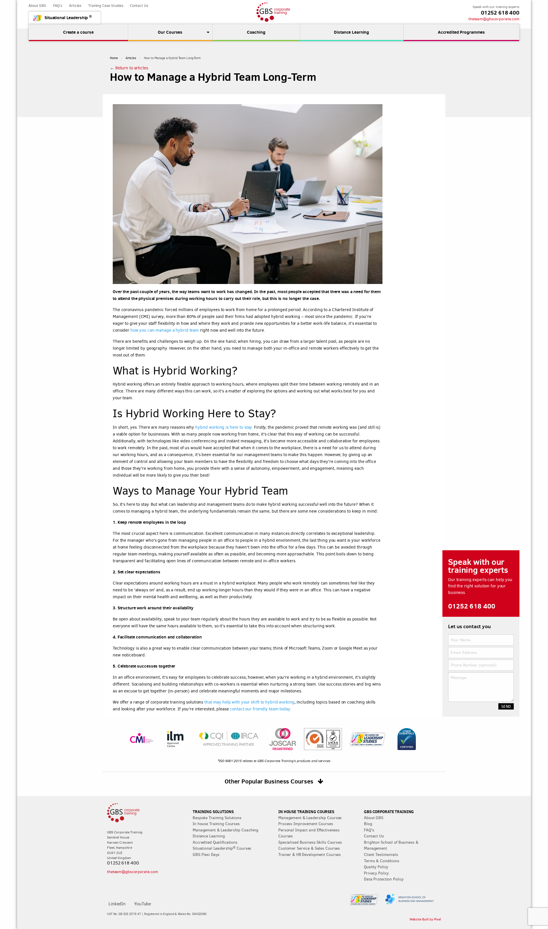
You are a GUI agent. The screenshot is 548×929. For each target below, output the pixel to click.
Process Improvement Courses (305, 823)
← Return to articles (129, 68)
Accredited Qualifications (215, 842)
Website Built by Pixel (425, 919)
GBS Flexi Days (206, 854)
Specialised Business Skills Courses (310, 842)
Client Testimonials (381, 854)
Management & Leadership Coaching (225, 830)
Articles (75, 5)
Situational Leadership (68, 17)
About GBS (37, 5)
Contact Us (139, 5)
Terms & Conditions (381, 860)
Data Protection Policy (384, 879)
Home (114, 58)
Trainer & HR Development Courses (309, 854)
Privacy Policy (376, 873)
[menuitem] (170, 32)
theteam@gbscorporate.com (493, 19)
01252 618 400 (500, 12)
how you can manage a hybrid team (164, 330)
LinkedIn (117, 904)
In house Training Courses (216, 823)
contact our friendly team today (260, 709)
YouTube (142, 904)
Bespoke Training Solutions (217, 817)
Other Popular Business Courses (270, 781)
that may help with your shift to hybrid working (248, 702)
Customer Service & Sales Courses (309, 848)
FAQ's (57, 5)
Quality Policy (376, 866)
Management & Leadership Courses (310, 817)
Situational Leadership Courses (222, 848)
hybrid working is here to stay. (224, 427)
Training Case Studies (105, 5)
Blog (368, 823)
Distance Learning (209, 836)
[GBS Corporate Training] (274, 12)
